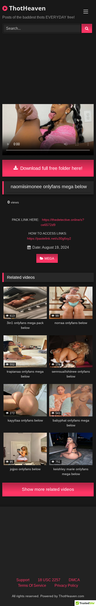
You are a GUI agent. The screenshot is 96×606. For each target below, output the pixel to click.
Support (22, 580)
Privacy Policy (66, 585)
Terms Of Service (32, 585)
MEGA (49, 258)
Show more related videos (48, 489)
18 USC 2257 (49, 580)
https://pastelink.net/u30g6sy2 (49, 238)
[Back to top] (81, 592)
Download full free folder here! (50, 168)
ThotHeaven (26, 8)
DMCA (74, 580)
